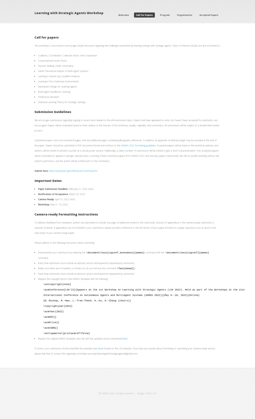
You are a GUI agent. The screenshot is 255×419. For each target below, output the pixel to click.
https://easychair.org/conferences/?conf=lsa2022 (73, 170)
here (124, 338)
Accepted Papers (208, 15)
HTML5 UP (150, 393)
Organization (184, 15)
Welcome (123, 15)
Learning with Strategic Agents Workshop (69, 13)
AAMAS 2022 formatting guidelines (138, 145)
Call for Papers (144, 15)
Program (165, 15)
